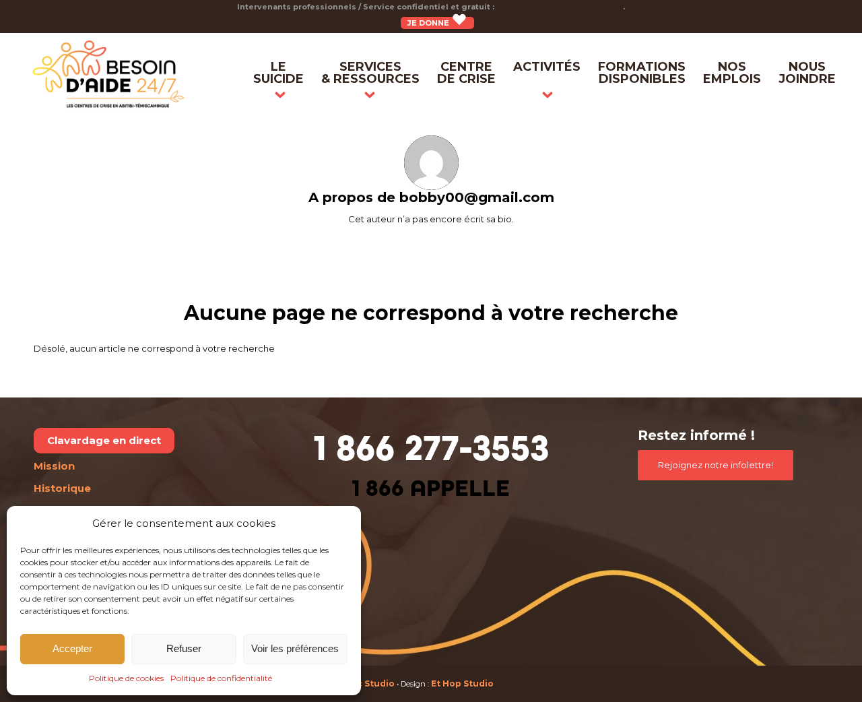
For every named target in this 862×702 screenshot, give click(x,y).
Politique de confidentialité (221, 678)
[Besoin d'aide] (109, 74)
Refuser (183, 648)
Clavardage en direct (104, 440)
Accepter (72, 648)
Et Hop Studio (462, 683)
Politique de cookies (126, 678)
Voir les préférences (295, 648)
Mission (54, 465)
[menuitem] (278, 74)
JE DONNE (429, 23)
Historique (62, 488)
